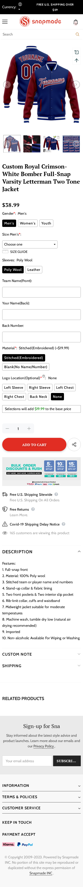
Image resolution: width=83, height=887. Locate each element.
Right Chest (14, 397)
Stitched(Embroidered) (23, 358)
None (57, 397)
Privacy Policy (43, 746)
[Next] (76, 85)
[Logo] (42, 21)
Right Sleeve (39, 387)
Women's (28, 223)
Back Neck (38, 397)
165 (12, 533)
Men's (9, 223)
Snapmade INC (40, 873)
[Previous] (7, 85)
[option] (41, 84)
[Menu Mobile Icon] (5, 21)
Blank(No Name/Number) (25, 367)
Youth (46, 223)
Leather (33, 270)
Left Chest (65, 387)
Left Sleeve (13, 387)
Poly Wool (13, 270)
